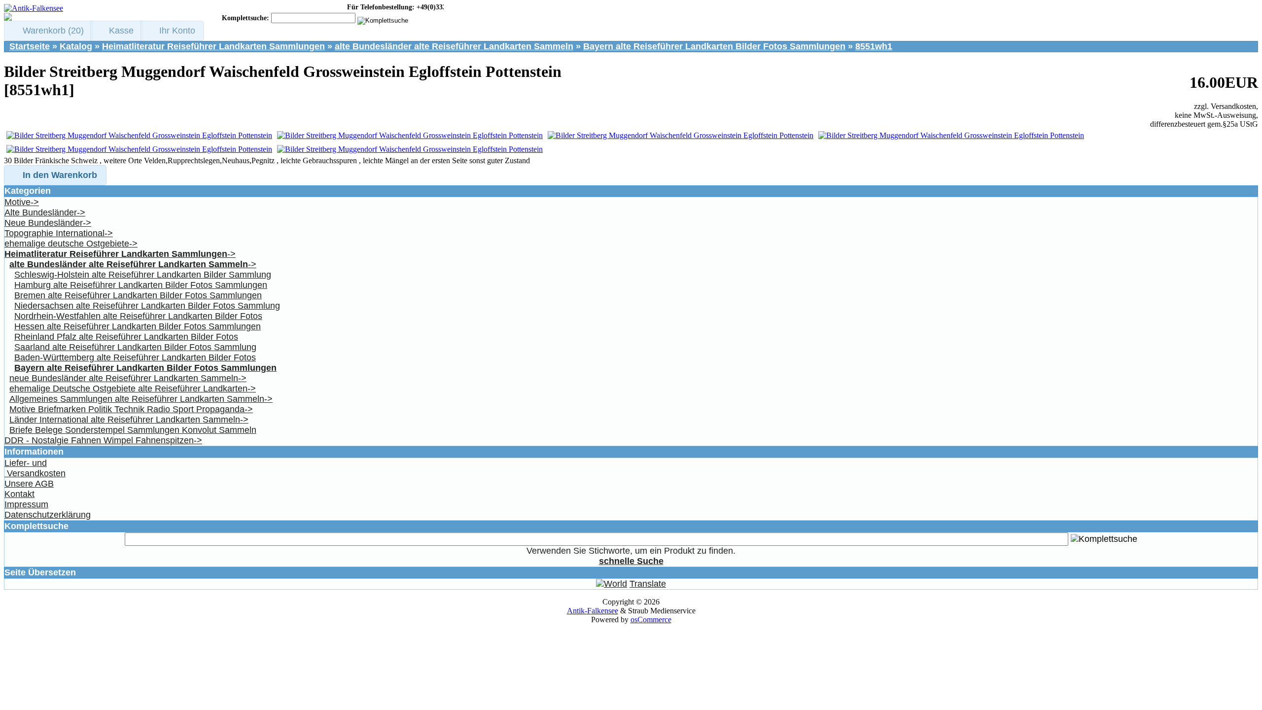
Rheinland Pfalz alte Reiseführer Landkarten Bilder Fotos (126, 337)
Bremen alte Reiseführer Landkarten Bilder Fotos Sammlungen (138, 295)
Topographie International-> (58, 233)
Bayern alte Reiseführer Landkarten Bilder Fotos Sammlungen (714, 46)
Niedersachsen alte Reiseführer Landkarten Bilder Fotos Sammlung (147, 306)
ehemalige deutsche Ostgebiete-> (71, 243)
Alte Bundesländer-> (44, 212)
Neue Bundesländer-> (47, 223)
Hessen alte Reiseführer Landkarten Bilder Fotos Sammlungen (137, 326)
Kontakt (19, 494)
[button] (48, 31)
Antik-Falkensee (592, 610)
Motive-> (21, 202)
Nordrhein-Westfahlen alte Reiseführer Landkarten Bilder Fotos (138, 316)
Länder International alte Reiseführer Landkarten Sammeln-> (128, 420)
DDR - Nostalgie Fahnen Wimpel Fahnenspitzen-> (103, 440)
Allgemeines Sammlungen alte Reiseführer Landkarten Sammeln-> (141, 399)
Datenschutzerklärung (47, 515)
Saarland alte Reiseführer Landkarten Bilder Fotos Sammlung (135, 347)
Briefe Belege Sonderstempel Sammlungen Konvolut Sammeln (132, 430)
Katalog (76, 46)
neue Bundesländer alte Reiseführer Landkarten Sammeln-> (127, 378)
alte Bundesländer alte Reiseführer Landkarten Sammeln (454, 46)
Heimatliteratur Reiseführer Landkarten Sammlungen (213, 46)
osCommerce (651, 619)
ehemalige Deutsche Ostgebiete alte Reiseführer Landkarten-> (132, 388)
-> (120, 254)
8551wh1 (873, 46)
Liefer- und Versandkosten (35, 468)
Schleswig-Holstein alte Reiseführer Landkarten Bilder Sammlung (142, 275)
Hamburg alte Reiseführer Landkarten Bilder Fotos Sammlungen (140, 285)
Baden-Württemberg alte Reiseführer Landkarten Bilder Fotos (135, 357)
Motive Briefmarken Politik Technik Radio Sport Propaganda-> (131, 409)
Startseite (29, 46)
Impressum (26, 504)
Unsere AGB (29, 484)
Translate (648, 584)
